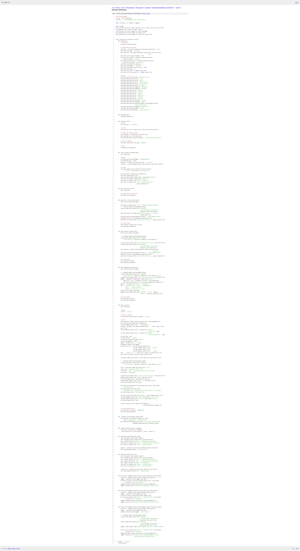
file (143, 13)
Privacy (13, 548)
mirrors (117, 8)
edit (148, 13)
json (297, 548)
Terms (18, 548)
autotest (148, 8)
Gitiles (9, 548)
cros (123, 8)
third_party (140, 8)
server (178, 8)
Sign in (296, 2)
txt (293, 548)
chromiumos (130, 8)
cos (113, 8)
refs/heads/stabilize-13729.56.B (162, 8)
